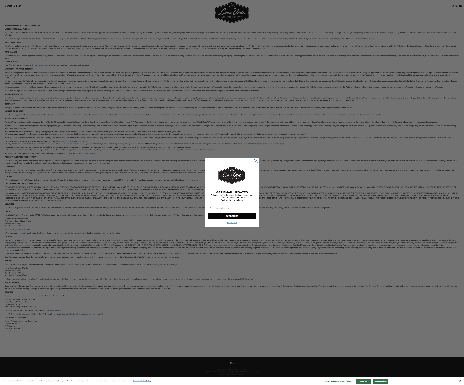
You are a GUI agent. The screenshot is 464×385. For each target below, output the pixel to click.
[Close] (460, 380)
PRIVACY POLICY (232, 223)
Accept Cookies (380, 381)
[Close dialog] (256, 161)
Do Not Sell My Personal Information (339, 381)
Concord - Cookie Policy (142, 380)
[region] (232, 381)
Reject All (363, 381)
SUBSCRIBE (232, 216)
